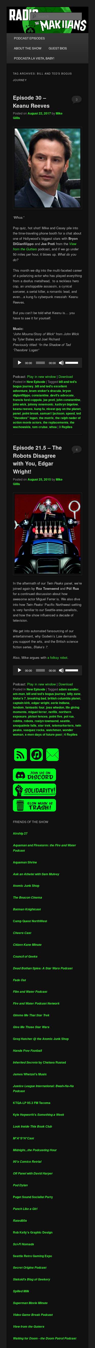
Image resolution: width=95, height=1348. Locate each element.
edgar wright (40, 702)
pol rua (69, 716)
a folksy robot (57, 657)
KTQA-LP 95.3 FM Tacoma (31, 1102)
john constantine (68, 399)
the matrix (46, 418)
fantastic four (35, 707)
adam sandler (69, 689)
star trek (44, 725)
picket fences (38, 716)
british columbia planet (64, 698)
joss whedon (55, 707)
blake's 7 (19, 698)
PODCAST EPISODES (29, 38)
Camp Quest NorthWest (30, 921)
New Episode (36, 381)
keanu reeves (23, 408)
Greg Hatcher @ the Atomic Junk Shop (41, 1038)
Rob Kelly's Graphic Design (32, 1232)
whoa (53, 427)
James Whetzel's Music (30, 1074)
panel (17, 413)
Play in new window (41, 376)
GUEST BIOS (58, 48)
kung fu (39, 408)
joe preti (49, 399)
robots (28, 721)
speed (70, 413)
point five (55, 716)
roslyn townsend (47, 721)
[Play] (19, 362)
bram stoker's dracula (45, 390)
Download (66, 376)
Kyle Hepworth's (38, 1114)
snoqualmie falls (24, 725)
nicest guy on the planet (63, 408)
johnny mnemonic (40, 404)
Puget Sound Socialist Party (33, 1197)
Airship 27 (20, 833)
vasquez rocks (34, 730)
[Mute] (61, 362)
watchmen (53, 730)
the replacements (55, 422)
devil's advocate (62, 395)
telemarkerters (63, 725)
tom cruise (40, 427)
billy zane (74, 693)
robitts (17, 721)
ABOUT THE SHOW (27, 48)
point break (30, 413)
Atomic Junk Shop (26, 885)
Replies (65, 427)
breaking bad (36, 698)
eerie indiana (60, 702)
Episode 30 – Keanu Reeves (31, 101)
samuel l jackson (52, 413)
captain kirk (21, 702)
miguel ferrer (37, 712)
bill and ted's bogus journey (46, 693)
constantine (40, 395)
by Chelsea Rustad (39, 1062)
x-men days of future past (43, 734)
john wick (19, 404)
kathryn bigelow (66, 404)
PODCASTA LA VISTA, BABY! (34, 58)
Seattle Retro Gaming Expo (32, 1256)
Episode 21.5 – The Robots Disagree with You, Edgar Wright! (37, 459)
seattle (65, 721)
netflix (52, 712)
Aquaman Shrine (25, 862)
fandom (18, 707)
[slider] (72, 362)
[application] (47, 363)
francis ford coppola (27, 399)
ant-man (19, 693)
